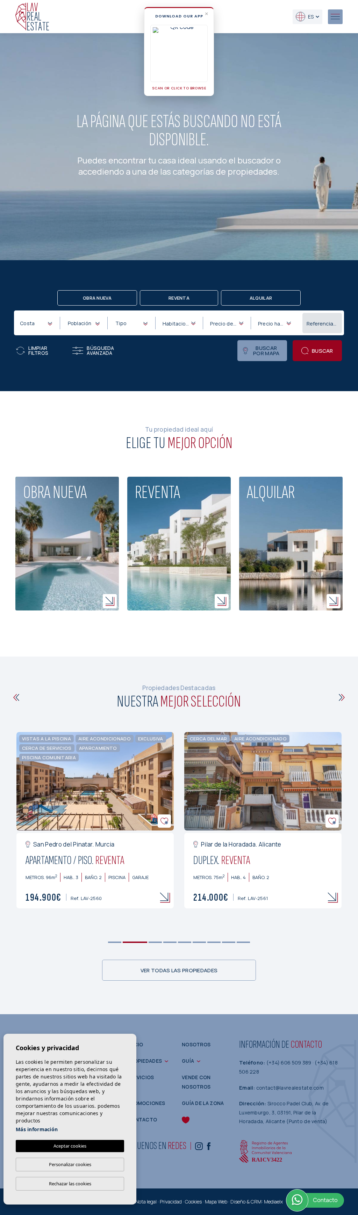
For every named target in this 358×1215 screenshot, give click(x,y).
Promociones (146, 1103)
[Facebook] (208, 1146)
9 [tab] (243, 942)
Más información (37, 1129)
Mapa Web (216, 1201)
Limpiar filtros (38, 350)
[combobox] (36, 322)
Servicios (140, 1077)
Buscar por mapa (266, 350)
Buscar (322, 350)
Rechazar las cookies (70, 1183)
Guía (188, 1060)
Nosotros (196, 1044)
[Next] (342, 697)
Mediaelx (273, 1201)
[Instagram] (199, 1146)
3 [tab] (155, 942)
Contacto (142, 1119)
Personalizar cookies (70, 1164)
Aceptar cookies (69, 1146)
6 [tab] (199, 942)
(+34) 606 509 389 (289, 1062)
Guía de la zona (203, 1103)
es (311, 16)
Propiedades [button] (144, 1060)
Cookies (193, 1201)
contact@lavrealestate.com (290, 1087)
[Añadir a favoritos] (164, 821)
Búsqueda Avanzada (100, 350)
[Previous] (16, 697)
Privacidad (171, 1201)
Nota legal (146, 1201)
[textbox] (37, 323)
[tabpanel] (95, 820)
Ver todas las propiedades (179, 970)
